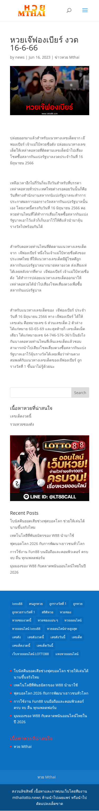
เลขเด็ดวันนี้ (45, 645)
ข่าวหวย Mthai (67, 57)
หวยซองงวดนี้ (21, 620)
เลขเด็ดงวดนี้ (20, 416)
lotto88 (17, 603)
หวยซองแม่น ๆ (48, 620)
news (20, 57)
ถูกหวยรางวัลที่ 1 (23, 612)
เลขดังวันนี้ (57, 637)
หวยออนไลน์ (73, 620)
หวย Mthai (23, 746)
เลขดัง (16, 637)
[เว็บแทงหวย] (49, 499)
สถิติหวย (47, 612)
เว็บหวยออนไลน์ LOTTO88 (30, 654)
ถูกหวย (78, 603)
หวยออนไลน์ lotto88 (26, 628)
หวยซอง (65, 612)
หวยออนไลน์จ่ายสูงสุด (62, 628)
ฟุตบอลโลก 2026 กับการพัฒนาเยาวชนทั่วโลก (47, 543)
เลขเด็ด (77, 637)
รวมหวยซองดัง (22, 424)
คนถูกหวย (36, 603)
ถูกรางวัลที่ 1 (58, 603)
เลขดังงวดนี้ (35, 637)
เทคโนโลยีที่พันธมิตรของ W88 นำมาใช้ (42, 535)
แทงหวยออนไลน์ (66, 654)
